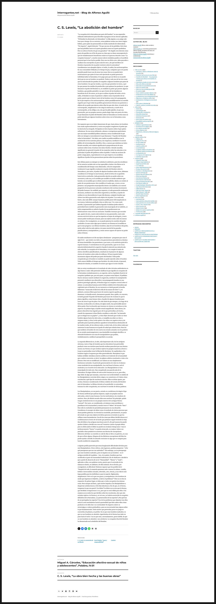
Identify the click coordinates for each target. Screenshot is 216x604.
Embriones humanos (141, 116)
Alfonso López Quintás (142, 162)
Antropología (139, 110)
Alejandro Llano (140, 160)
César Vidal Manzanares (142, 167)
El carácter (139, 91)
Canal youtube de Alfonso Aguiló (142, 57)
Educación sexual (140, 114)
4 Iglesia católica (139, 137)
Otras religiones (140, 130)
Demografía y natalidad (142, 112)
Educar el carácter (141, 87)
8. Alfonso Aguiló (139, 215)
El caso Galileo (140, 142)
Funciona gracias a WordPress (90, 596)
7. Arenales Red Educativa (141, 213)
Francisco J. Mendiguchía (143, 171)
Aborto (138, 109)
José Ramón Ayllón (141, 183)
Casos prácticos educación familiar (145, 201)
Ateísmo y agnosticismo (142, 125)
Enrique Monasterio (141, 169)
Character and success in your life (145, 75)
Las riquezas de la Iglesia (142, 155)
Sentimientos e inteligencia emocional (146, 100)
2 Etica (136, 107)
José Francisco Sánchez (142, 180)
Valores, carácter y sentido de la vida (145, 105)
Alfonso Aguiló (137, 45)
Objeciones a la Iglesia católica (144, 98)
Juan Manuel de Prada (142, 187)
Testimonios (139, 211)
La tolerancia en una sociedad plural (145, 96)
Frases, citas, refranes (142, 204)
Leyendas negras (140, 156)
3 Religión (137, 123)
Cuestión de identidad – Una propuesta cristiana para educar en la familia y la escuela (146, 78)
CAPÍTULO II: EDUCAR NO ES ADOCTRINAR (146, 234)
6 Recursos (138, 197)
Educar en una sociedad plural (144, 89)
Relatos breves (140, 208)
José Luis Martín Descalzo (143, 181)
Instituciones (139, 144)
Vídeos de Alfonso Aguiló (140, 54)
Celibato (138, 139)
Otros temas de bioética (142, 119)
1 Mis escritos (154, 13)
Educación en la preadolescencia (144, 86)
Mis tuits (135, 255)
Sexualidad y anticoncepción (143, 121)
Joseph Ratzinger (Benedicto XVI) (145, 185)
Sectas (138, 135)
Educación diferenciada (142, 84)
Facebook (137, 264)
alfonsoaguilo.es (137, 49)
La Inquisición (140, 153)
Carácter (113, 540)
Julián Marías (139, 188)
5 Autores (137, 158)
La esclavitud (139, 148)
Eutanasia (138, 117)
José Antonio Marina (141, 178)
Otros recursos (140, 206)
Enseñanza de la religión (142, 126)
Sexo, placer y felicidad (142, 103)
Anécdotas (139, 199)
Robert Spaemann (141, 195)
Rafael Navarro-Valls (141, 192)
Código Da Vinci (140, 141)
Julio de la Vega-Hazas (142, 190)
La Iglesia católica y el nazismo (144, 149)
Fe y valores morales (141, 128)
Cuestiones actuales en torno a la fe (145, 82)
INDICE (137, 227)
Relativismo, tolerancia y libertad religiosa (147, 132)
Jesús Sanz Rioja (140, 176)
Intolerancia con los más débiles (144, 94)
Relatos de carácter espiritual (144, 210)
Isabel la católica (140, 146)
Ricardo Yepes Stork (141, 194)
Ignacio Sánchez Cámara (142, 174)
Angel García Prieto (141, 164)
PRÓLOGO (137, 229)
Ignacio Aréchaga (140, 172)
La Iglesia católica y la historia (144, 151)
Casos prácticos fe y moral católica (145, 203)
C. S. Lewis (60, 37)
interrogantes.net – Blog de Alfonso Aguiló (83, 12)
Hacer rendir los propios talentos (145, 93)
